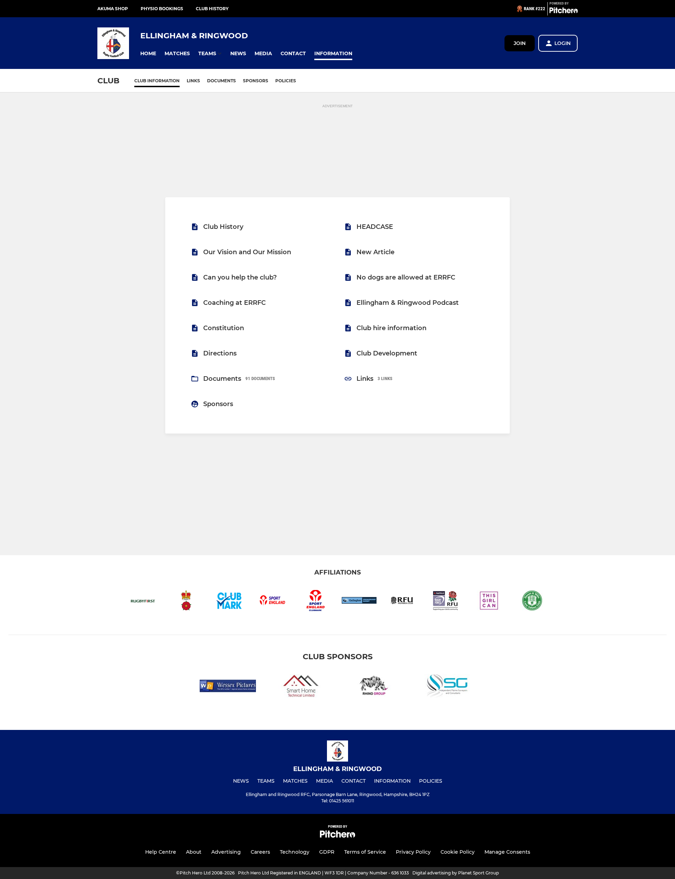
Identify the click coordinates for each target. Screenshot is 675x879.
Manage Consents (507, 852)
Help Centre (160, 852)
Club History (212, 8)
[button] (148, 53)
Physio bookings (162, 8)
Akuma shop (112, 8)
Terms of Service (365, 852)
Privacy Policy (413, 852)
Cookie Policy (458, 852)
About (193, 852)
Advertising (226, 852)
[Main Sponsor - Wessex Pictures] (228, 687)
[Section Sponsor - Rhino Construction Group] (374, 687)
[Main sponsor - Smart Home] (301, 687)
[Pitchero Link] (563, 11)
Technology (294, 852)
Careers (260, 852)
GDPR (326, 852)
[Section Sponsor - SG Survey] (447, 687)
